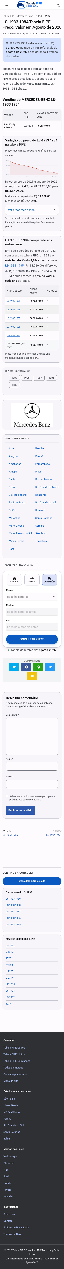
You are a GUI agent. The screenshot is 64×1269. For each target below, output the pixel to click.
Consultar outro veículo (32, 881)
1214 (8, 1003)
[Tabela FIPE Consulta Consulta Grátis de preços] (32, 5)
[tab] (14, 579)
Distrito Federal (18, 494)
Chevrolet (8, 1163)
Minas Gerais (16, 541)
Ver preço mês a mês (21, 210)
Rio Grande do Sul (45, 502)
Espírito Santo (17, 502)
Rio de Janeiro (43, 479)
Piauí (38, 471)
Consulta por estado (15, 1074)
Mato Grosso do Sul (20, 533)
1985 (14, 385)
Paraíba (39, 448)
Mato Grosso (16, 525)
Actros (9, 964)
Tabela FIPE (9, 16)
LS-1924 (10, 990)
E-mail (9, 776)
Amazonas (15, 463)
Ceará (12, 487)
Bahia (12, 479)
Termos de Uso (12, 1234)
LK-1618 (10, 984)
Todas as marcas (13, 1067)
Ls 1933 (39, 16)
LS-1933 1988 (13, 309)
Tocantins (41, 541)
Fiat (5, 1169)
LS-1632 (10, 945)
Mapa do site (10, 1080)
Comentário (12, 715)
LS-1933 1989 (13, 301)
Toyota (7, 1189)
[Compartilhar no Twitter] (14, 667)
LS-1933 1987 (13, 318)
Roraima (40, 510)
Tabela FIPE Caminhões (16, 1061)
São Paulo (41, 533)
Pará (11, 548)
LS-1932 (10, 997)
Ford (6, 1176)
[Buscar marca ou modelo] (58, 6)
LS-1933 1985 (14, 265)
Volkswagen (10, 1156)
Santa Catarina (43, 518)
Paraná (39, 456)
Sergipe (39, 525)
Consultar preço (32, 639)
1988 (26, 377)
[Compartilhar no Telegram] (50, 667)
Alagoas (13, 456)
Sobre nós (9, 1214)
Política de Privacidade (16, 1227)
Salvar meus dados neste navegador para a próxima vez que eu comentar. (32, 798)
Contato (8, 1220)
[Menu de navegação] (7, 5)
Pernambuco (42, 463)
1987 (39, 377)
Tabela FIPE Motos (14, 1054)
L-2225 (9, 971)
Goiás (12, 510)
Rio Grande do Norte (47, 487)
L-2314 (9, 977)
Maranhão (14, 518)
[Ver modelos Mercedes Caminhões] (32, 415)
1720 (8, 958)
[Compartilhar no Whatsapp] (38, 667)
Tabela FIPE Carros (14, 1047)
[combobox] (32, 596)
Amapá (13, 471)
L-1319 (9, 951)
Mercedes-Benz (25, 16)
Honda (7, 1183)
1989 (14, 377)
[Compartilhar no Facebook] (26, 667)
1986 (51, 377)
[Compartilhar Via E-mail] (32, 676)
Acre (11, 448)
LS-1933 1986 (13, 327)
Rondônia (40, 494)
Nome (9, 759)
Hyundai (8, 1196)
